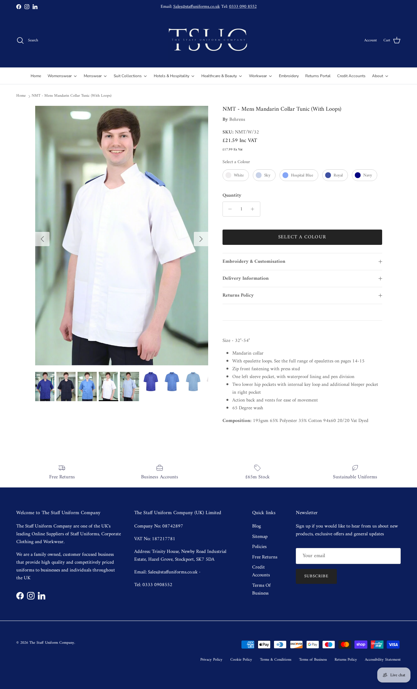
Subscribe (316, 576)
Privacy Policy (211, 659)
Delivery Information (246, 278)
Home (21, 95)
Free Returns (264, 557)
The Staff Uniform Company (51, 643)
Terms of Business (313, 659)
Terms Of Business (261, 589)
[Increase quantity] (254, 209)
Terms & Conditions (275, 659)
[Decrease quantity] (228, 209)
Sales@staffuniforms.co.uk (196, 7)
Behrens (237, 119)
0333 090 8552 (243, 7)
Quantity (232, 195)
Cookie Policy (241, 659)
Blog (256, 526)
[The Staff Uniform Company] (208, 40)
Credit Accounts (261, 571)
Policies (259, 546)
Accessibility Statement (383, 659)
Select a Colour (236, 162)
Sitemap (259, 536)
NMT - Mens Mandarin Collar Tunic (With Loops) (71, 95)
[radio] (236, 175)
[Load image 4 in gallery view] (121, 235)
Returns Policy (238, 295)
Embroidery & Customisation (254, 261)
